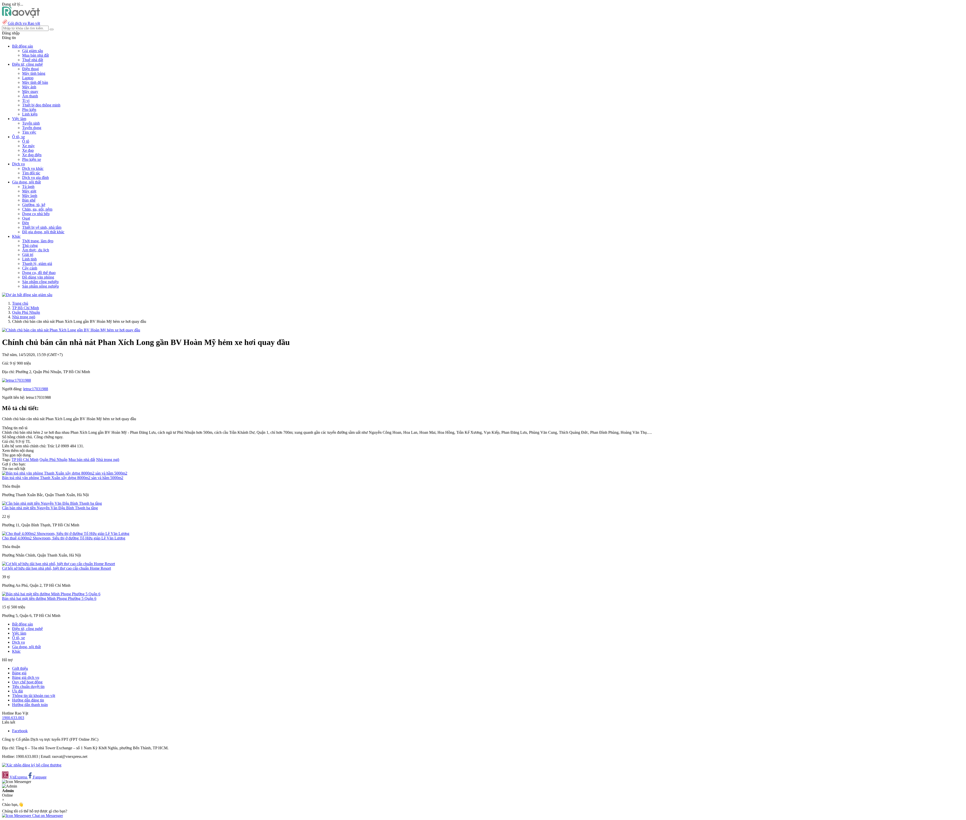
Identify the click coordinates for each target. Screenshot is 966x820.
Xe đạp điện (32, 155)
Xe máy (28, 146)
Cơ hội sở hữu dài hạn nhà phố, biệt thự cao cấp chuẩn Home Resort (56, 568)
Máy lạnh (29, 195)
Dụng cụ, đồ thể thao (39, 272)
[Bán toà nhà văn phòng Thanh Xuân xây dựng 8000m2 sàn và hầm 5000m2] (64, 473)
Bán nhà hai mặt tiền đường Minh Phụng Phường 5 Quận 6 (49, 598)
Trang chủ (20, 303)
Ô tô (25, 141)
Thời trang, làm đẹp (37, 241)
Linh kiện (29, 114)
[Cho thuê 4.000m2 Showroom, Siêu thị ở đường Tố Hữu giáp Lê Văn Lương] (65, 533)
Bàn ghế (28, 200)
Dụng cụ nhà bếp (36, 214)
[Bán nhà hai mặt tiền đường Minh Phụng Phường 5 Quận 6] (51, 594)
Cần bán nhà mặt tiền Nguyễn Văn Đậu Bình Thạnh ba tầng (50, 508)
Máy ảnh (29, 87)
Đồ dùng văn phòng (38, 277)
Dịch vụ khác (33, 168)
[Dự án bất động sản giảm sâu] (27, 295)
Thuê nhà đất (32, 60)
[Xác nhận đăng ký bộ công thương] (31, 765)
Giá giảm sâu (32, 51)
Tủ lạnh (28, 186)
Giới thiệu (20, 668)
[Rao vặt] (21, 16)
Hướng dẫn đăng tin (28, 700)
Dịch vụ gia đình (35, 177)
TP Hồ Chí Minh (25, 308)
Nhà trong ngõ (23, 317)
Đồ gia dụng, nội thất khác (43, 232)
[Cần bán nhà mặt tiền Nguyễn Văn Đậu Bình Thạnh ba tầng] (52, 503)
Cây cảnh (29, 268)
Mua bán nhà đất (35, 55)
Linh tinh (29, 259)
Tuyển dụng (31, 128)
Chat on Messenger (47, 815)
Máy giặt (29, 191)
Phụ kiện (29, 109)
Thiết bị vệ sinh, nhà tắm (41, 227)
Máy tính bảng (33, 73)
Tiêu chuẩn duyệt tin (28, 686)
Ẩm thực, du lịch (35, 250)
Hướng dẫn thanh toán (30, 704)
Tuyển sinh (31, 123)
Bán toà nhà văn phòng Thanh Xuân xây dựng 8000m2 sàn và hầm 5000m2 (62, 478)
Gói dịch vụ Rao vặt (24, 23)
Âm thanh (30, 96)
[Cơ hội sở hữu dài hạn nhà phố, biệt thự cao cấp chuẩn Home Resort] (58, 564)
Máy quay (30, 91)
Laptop (27, 78)
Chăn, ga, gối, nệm (37, 209)
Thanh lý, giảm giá (37, 263)
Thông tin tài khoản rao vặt (33, 695)
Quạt (26, 218)
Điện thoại (30, 69)
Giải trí (27, 254)
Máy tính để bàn (35, 82)
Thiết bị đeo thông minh (41, 105)
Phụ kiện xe (31, 159)
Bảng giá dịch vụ (25, 677)
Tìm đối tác (31, 173)
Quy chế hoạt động (27, 682)
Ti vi (25, 100)
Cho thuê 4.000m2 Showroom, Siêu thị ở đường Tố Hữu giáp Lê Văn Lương (63, 538)
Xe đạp (28, 150)
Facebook (20, 731)
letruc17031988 (35, 389)
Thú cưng (30, 245)
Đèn (25, 223)
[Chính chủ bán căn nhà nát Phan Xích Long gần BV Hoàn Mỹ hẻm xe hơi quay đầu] (71, 330)
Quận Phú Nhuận (26, 312)
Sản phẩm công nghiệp (40, 282)
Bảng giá (19, 673)
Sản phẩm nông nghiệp (40, 286)
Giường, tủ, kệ (33, 205)
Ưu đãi (17, 691)
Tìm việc (29, 132)
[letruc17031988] (16, 380)
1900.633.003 (13, 718)
